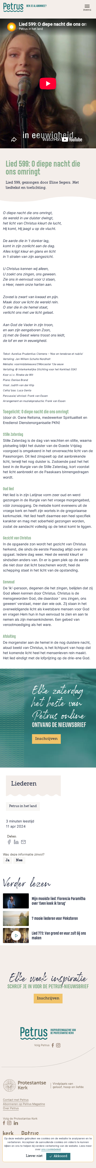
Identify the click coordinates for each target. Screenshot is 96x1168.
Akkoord (60, 1156)
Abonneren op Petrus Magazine (24, 1104)
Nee (19, 860)
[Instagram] (58, 1045)
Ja (7, 860)
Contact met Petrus (16, 1100)
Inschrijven (46, 739)
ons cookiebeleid (51, 1149)
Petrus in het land (23, 806)
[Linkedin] (16, 1123)
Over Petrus (11, 1108)
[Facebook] (53, 1045)
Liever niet (34, 1156)
